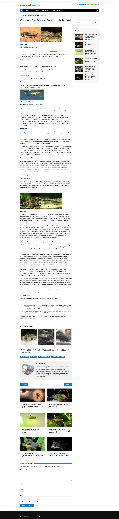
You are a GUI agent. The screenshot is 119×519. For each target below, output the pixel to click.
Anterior (25, 384)
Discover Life (29, 101)
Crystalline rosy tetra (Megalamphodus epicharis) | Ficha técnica (32, 455)
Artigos (26, 10)
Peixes (36, 10)
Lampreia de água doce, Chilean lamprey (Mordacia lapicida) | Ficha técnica (32, 406)
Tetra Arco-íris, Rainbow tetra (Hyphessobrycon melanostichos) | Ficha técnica (59, 430)
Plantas (53, 10)
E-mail (22, 489)
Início (23, 15)
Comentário (23, 469)
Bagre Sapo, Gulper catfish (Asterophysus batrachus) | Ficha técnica (59, 455)
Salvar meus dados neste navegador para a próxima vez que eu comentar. (39, 501)
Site (21, 495)
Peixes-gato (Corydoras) (58, 356)
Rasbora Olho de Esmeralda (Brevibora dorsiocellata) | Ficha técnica (31, 430)
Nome (22, 483)
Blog (30, 10)
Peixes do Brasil (44, 10)
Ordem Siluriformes (35, 24)
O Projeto (58, 10)
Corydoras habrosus (44, 356)
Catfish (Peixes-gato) (26, 24)
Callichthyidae (53, 51)
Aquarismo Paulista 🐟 (30, 5)
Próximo (67, 384)
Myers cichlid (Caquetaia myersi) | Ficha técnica (90, 44)
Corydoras (31, 59)
